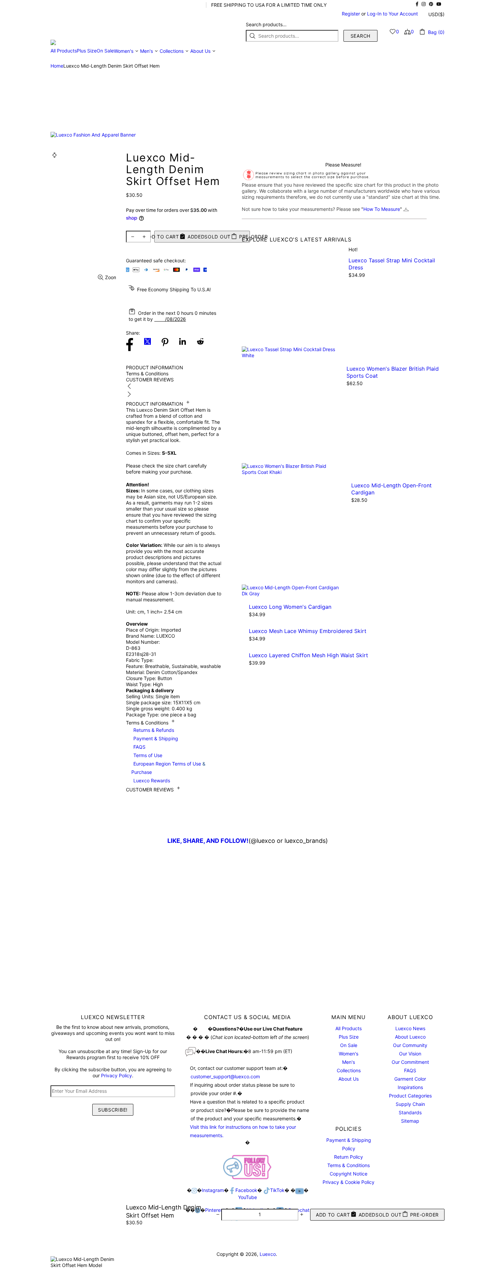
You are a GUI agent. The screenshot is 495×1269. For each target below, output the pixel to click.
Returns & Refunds (153, 730)
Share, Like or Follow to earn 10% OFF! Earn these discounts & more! (125, 5)
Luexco (88, 31)
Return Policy (348, 1157)
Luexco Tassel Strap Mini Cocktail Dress (392, 264)
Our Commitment (410, 1062)
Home (57, 66)
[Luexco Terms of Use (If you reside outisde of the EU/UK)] (174, 730)
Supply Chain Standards (410, 1108)
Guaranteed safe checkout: (156, 260)
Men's (348, 1062)
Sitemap (410, 1121)
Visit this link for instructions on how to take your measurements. (243, 1131)
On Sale (348, 1045)
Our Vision (410, 1053)
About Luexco (410, 1037)
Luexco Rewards (151, 780)
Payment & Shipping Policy (348, 1144)
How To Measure (381, 209)
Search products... (266, 24)
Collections (349, 1070)
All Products (348, 1028)
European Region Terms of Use (167, 764)
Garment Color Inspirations (410, 1083)
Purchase (141, 772)
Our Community (410, 1045)
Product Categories (410, 1095)
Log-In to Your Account (392, 13)
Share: (133, 333)
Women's (348, 1053)
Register (351, 13)
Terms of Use (147, 755)
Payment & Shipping (155, 738)
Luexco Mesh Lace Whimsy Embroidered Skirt (307, 631)
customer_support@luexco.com (225, 1076)
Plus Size (349, 1037)
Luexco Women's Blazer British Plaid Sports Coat (392, 372)
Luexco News (410, 1028)
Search (360, 36)
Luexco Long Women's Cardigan (290, 606)
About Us (348, 1079)
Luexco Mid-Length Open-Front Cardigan (391, 489)
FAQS (139, 747)
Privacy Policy (116, 1075)
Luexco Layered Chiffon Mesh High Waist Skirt (308, 655)
